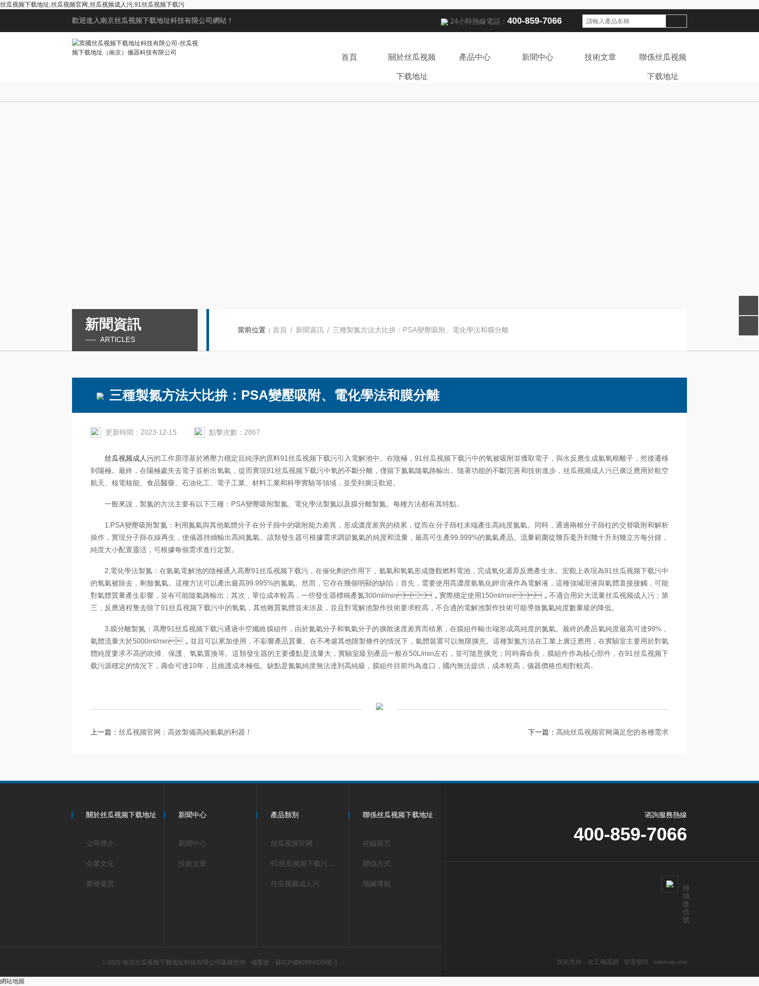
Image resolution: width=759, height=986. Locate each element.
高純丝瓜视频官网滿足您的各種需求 (612, 732)
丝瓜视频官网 (292, 843)
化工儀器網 (603, 961)
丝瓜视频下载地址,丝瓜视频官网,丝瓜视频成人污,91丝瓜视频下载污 (92, 4)
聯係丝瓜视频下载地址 (663, 67)
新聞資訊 (310, 330)
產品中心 (475, 57)
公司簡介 (100, 843)
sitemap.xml (670, 961)
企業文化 (100, 863)
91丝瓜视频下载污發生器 (306, 863)
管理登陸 (636, 961)
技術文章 (600, 57)
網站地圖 (12, 981)
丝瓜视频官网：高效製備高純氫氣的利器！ (185, 732)
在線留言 (377, 843)
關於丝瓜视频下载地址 (412, 67)
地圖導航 (377, 884)
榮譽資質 (100, 884)
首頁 (349, 57)
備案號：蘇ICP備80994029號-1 (294, 962)
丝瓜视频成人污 (129, 458)
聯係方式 (377, 863)
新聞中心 (537, 57)
